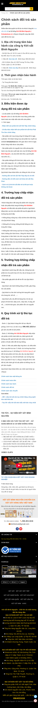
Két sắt (12, 591)
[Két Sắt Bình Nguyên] (11, 550)
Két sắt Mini (16, 603)
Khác (24, 603)
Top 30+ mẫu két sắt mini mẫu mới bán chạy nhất (19, 402)
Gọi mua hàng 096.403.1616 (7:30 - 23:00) (13, 539)
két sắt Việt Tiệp (22, 591)
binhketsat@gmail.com (20, 524)
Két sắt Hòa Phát (27, 595)
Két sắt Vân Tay (27, 599)
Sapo (23, 703)
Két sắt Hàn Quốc (12, 599)
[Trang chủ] (22, 3)
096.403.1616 (27, 521)
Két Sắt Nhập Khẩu (11, 595)
